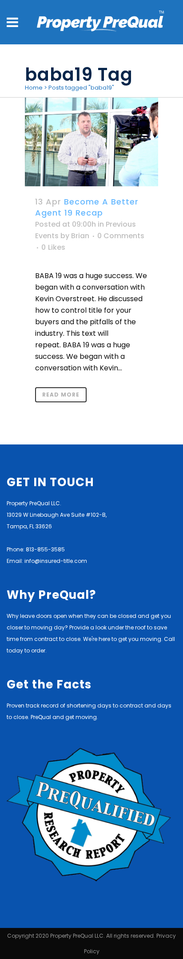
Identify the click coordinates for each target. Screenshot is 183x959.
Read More (61, 394)
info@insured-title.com (55, 561)
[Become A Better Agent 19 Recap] (91, 142)
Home (34, 87)
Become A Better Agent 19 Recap (87, 207)
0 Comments (120, 236)
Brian (80, 236)
